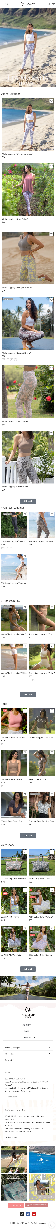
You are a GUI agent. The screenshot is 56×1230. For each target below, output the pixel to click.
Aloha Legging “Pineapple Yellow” (17, 287)
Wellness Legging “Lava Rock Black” (14, 541)
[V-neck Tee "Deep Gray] (14, 805)
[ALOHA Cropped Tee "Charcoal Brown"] (42, 721)
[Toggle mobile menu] (3, 4)
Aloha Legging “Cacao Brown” (15, 486)
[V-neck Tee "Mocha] (42, 763)
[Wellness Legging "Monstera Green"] (42, 525)
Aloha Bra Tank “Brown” (12, 779)
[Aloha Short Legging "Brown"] (42, 618)
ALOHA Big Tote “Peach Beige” (14, 878)
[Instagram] (22, 1214)
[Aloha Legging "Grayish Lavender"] (28, 124)
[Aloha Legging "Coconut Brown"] (28, 323)
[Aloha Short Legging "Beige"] (42, 657)
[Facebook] (28, 1214)
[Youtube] (34, 1214)
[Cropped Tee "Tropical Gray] (42, 805)
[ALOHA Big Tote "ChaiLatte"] (42, 862)
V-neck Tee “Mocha (37, 779)
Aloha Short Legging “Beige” (42, 673)
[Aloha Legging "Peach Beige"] (28, 391)
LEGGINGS (26, 1025)
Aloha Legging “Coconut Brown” (16, 353)
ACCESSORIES (26, 1037)
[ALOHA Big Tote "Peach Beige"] (14, 862)
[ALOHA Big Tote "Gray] (14, 939)
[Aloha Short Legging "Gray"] (14, 618)
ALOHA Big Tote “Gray (11, 955)
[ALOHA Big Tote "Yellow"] (42, 900)
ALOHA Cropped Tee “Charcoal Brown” (42, 737)
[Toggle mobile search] (6, 4)
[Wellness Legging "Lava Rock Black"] (14, 525)
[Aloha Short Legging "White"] (14, 657)
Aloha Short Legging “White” (14, 673)
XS (4, 359)
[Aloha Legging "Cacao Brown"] (28, 457)
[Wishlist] (51, 101)
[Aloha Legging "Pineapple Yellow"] (28, 258)
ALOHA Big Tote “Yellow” (41, 917)
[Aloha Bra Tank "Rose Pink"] (14, 721)
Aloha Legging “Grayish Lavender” (17, 154)
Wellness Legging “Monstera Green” (42, 541)
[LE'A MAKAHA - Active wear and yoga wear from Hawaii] (28, 4)
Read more (12, 1096)
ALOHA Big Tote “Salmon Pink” (42, 955)
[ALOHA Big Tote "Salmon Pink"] (42, 939)
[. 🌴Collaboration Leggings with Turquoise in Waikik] (14, 1187)
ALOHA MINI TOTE (10, 917)
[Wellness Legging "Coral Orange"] (14, 567)
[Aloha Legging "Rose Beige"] (28, 189)
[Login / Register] (49, 4)
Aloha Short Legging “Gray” (13, 634)
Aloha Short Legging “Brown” (42, 634)
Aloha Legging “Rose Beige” (15, 219)
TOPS (26, 1031)
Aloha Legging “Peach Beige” (15, 421)
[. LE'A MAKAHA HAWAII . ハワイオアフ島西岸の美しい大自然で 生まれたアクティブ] (42, 1159)
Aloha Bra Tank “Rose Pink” (13, 737)
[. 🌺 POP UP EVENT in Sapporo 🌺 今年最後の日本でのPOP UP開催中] (14, 1159)
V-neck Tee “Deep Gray (12, 821)
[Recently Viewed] (52, 1225)
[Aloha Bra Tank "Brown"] (14, 763)
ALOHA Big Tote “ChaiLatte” (42, 878)
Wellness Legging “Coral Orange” (14, 583)
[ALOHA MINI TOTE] (14, 900)
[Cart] (53, 4)
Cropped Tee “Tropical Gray (41, 821)
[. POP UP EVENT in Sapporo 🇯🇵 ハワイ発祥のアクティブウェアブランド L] (42, 1187)
